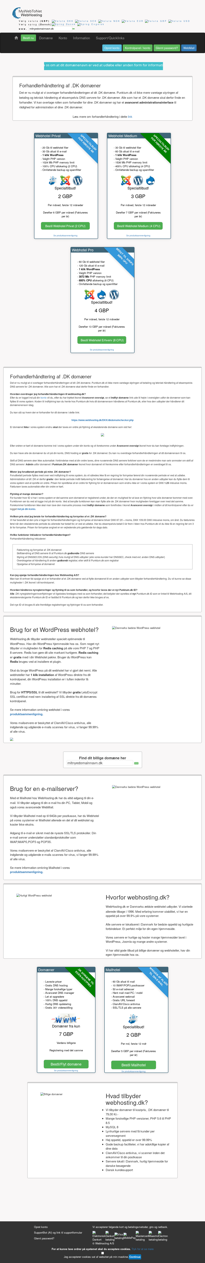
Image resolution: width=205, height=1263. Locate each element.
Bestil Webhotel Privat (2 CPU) (65, 226)
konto (44, 397)
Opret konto (112, 48)
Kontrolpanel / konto (137, 48)
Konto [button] (63, 37)
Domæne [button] (46, 37)
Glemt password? (167, 48)
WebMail (188, 48)
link (130, 116)
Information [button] (81, 37)
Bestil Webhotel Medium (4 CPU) (138, 226)
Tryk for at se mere (143, 1249)
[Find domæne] (73, 28)
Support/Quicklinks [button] (110, 37)
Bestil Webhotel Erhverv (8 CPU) (102, 340)
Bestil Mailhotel (134, 1064)
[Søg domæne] (136, 763)
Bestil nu (28, 38)
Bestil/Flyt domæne (66, 1064)
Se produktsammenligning (65, 235)
